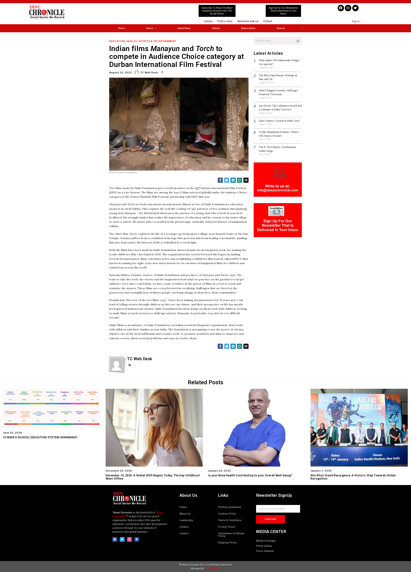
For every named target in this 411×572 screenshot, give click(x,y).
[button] (302, 28)
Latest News (184, 28)
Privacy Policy (226, 526)
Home (121, 28)
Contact (267, 21)
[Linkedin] (136, 539)
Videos (216, 28)
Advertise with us (247, 21)
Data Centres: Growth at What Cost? (279, 120)
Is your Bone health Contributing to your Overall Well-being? (250, 475)
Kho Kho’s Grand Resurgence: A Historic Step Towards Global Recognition (353, 477)
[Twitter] (355, 8)
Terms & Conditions (229, 520)
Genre (149, 28)
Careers (184, 526)
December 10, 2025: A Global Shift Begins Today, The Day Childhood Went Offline (153, 477)
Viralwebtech (213, 568)
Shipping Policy (227, 542)
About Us (184, 513)
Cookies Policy (227, 513)
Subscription (248, 28)
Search (281, 28)
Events (208, 21)
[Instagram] (348, 8)
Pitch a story (225, 21)
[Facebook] (341, 8)
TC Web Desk (149, 72)
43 (197, 188)
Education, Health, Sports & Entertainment (143, 41)
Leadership (186, 520)
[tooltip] (220, 180)
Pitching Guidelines (229, 507)
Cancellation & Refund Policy (231, 535)
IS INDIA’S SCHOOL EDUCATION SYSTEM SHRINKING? (40, 437)
